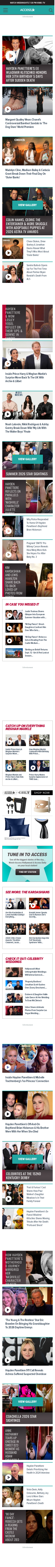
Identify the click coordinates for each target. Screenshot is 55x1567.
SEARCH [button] (51, 10)
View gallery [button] (27, 205)
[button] (4, 10)
